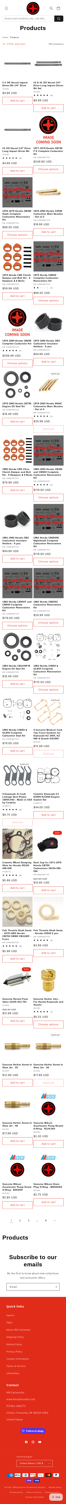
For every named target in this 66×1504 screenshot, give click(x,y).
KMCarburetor (19, 1487)
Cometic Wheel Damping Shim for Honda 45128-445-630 (17, 865)
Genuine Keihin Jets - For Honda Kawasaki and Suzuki (48, 1002)
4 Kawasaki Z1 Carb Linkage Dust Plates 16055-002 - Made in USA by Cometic (17, 798)
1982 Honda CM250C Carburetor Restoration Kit (47, 604)
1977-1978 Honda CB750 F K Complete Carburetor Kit (48, 151)
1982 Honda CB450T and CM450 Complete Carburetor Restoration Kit (17, 606)
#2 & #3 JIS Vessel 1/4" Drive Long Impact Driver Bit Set (48, 85)
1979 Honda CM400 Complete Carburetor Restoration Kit (45, 278)
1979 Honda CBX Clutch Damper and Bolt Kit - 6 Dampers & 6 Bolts (16, 278)
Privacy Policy (14, 1351)
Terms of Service (16, 1366)
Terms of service (33, 1492)
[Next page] (54, 1220)
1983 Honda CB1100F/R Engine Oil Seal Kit (16, 667)
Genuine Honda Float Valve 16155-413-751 (15, 1000)
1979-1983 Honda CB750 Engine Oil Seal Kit (16, 405)
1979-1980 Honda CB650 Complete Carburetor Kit (17, 342)
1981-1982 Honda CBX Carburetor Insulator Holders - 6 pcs (15, 540)
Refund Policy (14, 1344)
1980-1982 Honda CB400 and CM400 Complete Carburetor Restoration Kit (47, 473)
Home (5, 37)
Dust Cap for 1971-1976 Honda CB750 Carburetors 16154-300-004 (47, 866)
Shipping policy (52, 1492)
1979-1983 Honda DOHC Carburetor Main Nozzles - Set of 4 (48, 406)
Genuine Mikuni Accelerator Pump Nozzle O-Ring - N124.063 (48, 1126)
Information (12, 1373)
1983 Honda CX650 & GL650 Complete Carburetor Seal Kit (14, 733)
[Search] (58, 19)
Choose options (48, 169)
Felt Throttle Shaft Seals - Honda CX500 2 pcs (48, 932)
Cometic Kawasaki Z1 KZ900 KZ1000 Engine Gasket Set (46, 797)
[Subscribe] (55, 1287)
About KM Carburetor (18, 1329)
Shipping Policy (15, 1337)
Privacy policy (16, 1492)
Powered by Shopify (36, 1487)
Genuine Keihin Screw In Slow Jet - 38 (48, 1066)
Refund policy (55, 1487)
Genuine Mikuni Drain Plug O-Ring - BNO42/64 (47, 1185)
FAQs (9, 1322)
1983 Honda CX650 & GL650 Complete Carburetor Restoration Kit (47, 670)
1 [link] (11, 1220)
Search (10, 1315)
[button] (6, 8)
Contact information (34, 1497)
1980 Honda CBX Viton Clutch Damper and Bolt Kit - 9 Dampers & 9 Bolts (17, 472)
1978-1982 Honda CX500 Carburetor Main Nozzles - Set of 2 (48, 214)
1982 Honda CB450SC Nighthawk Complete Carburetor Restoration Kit (47, 542)
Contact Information (17, 1358)
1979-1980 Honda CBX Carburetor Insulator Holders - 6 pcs (46, 343)
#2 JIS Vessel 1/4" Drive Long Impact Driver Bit (16, 149)
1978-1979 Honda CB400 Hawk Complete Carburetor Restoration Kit (16, 215)
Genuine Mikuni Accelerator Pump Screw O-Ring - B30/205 (17, 1187)
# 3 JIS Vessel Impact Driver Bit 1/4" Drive (15, 84)
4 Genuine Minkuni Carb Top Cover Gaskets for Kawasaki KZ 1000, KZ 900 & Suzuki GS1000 (47, 734)
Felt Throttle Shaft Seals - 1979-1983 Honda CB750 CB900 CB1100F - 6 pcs (17, 934)
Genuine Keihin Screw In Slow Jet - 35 (17, 1066)
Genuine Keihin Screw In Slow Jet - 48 (17, 1124)
